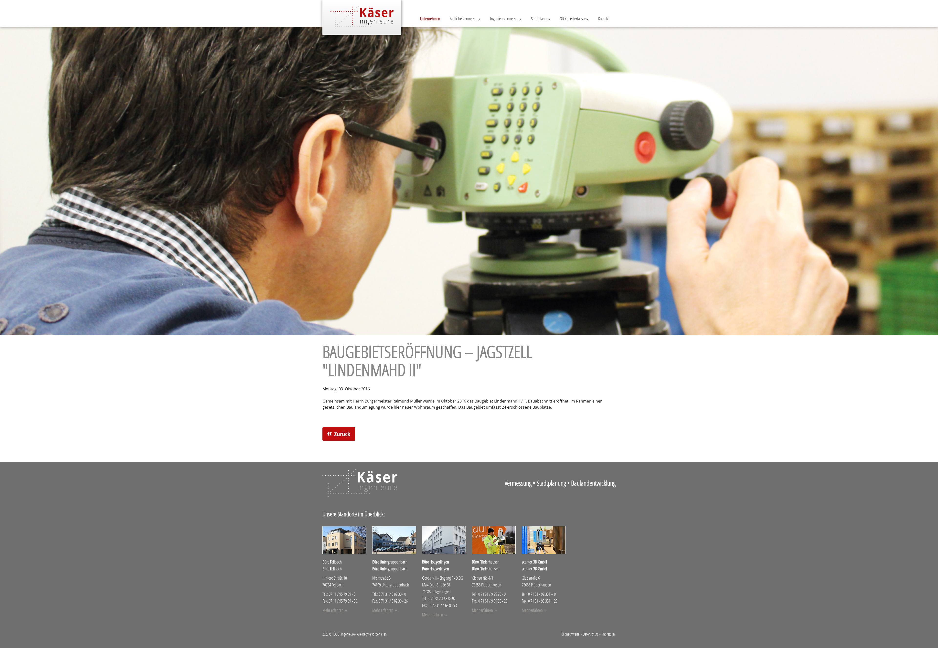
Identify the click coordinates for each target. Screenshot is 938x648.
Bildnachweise (570, 634)
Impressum (609, 634)
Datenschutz (590, 634)
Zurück (342, 434)
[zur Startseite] (362, 17)
